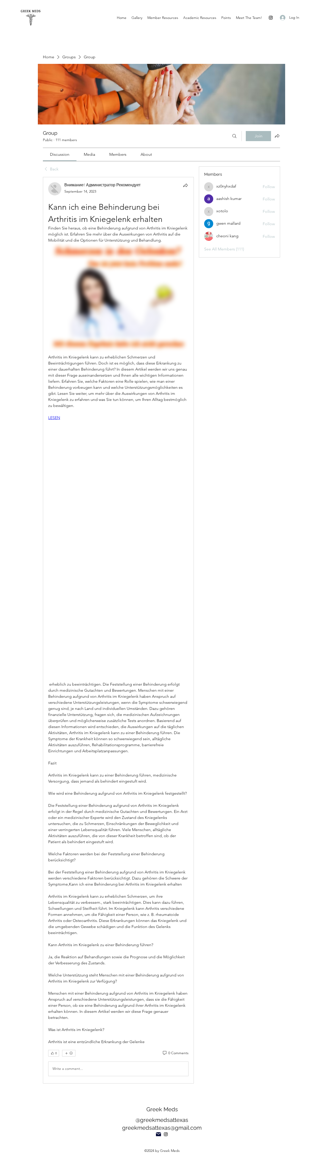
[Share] (185, 185)
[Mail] (158, 1134)
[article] (118, 630)
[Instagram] (270, 17)
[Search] (234, 136)
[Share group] (277, 136)
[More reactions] (68, 1053)
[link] (59, 154)
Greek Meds (162, 1109)
